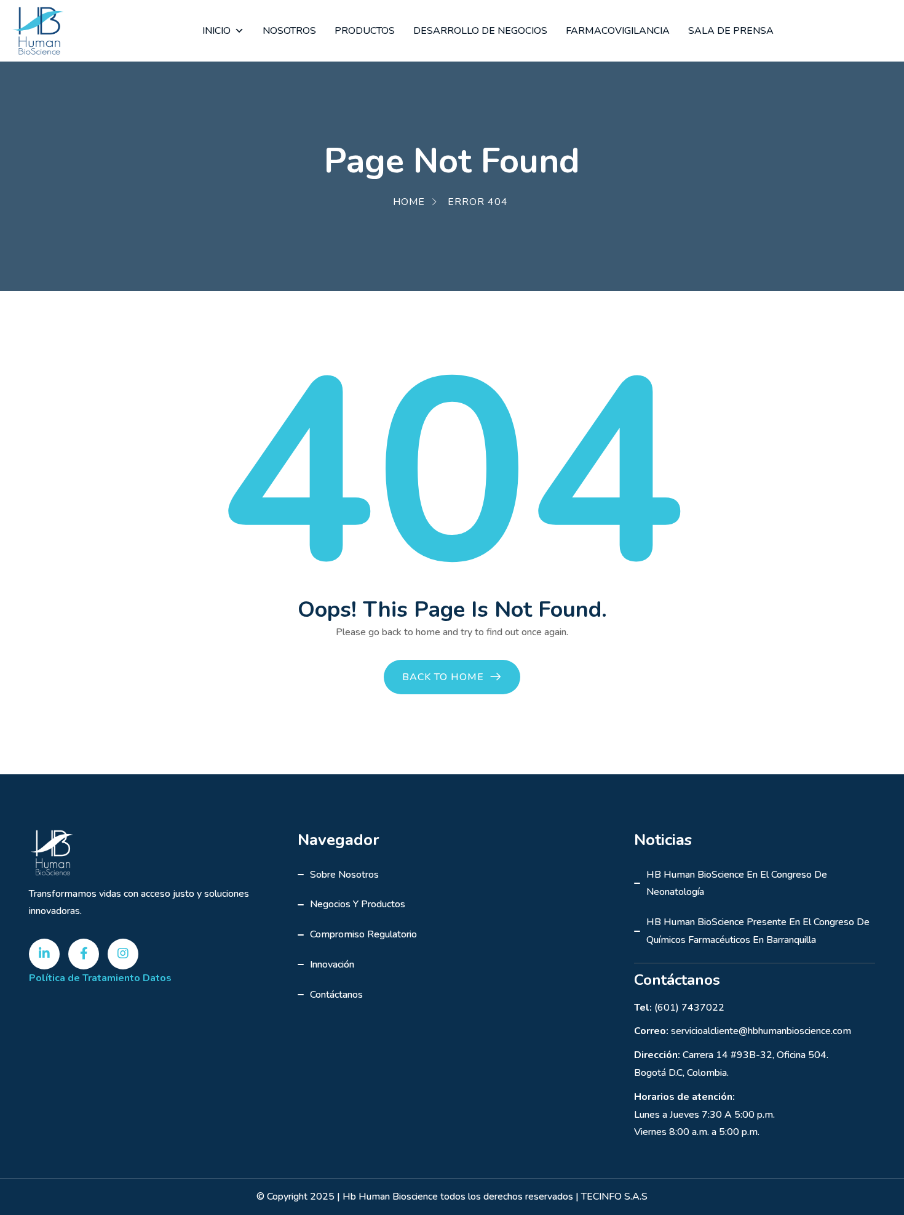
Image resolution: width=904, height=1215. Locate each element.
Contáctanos (336, 994)
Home (409, 202)
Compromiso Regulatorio (363, 934)
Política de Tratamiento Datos (100, 978)
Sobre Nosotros (344, 874)
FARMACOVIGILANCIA (618, 31)
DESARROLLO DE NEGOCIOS (480, 31)
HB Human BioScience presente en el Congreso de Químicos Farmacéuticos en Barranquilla (758, 931)
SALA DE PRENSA (731, 31)
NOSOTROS (289, 31)
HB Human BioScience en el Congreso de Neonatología (736, 883)
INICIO (216, 31)
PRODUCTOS (365, 31)
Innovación (332, 964)
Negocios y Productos (357, 904)
